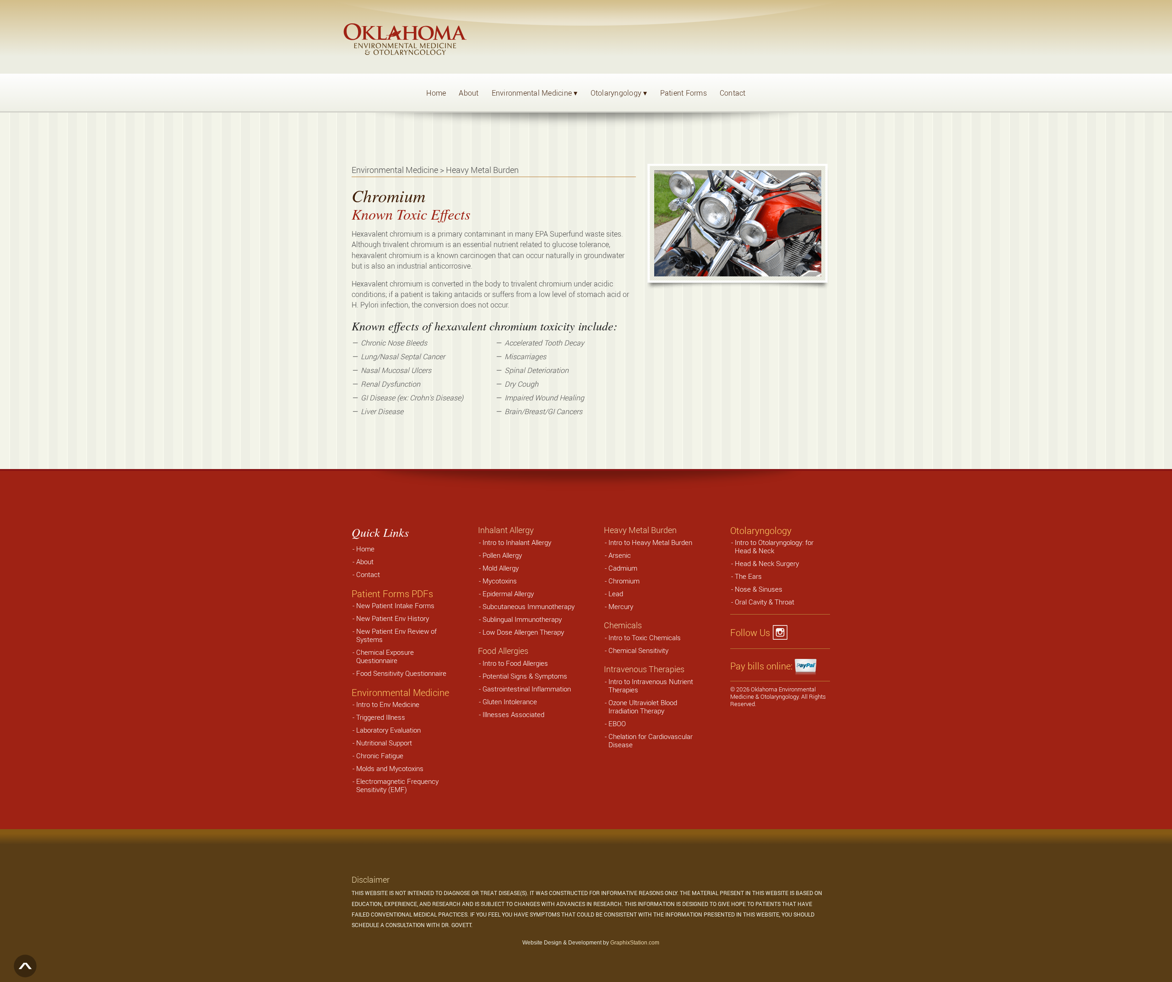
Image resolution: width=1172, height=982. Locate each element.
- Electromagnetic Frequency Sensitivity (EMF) (396, 785)
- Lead (614, 593)
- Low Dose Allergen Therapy (521, 632)
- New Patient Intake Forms (393, 605)
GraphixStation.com (634, 942)
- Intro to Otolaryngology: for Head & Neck (772, 546)
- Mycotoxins (498, 580)
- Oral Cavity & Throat (762, 601)
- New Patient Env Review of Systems (395, 635)
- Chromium (622, 580)
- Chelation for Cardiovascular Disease (649, 740)
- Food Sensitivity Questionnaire (399, 673)
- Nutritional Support (382, 742)
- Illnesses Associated (511, 714)
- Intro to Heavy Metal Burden (648, 542)
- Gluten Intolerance (508, 701)
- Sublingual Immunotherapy (520, 619)
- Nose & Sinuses (756, 589)
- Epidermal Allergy (506, 593)
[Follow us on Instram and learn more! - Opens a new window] (782, 632)
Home (436, 93)
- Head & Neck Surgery (765, 563)
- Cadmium (621, 567)
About (468, 93)
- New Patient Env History (391, 618)
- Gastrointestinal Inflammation (525, 688)
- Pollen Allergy (500, 555)
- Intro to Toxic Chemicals (643, 637)
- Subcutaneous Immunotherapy (527, 606)
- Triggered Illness (379, 717)
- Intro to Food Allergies (513, 663)
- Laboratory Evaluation (387, 729)
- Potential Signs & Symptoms (523, 675)
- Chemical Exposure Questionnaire (383, 656)
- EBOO (615, 723)
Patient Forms (683, 93)
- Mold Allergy (499, 567)
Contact (733, 93)
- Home (363, 548)
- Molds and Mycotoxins (388, 768)
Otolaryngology (619, 93)
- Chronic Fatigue (378, 755)
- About (363, 561)
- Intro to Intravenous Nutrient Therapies (649, 685)
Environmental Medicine (535, 93)
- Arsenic (618, 555)
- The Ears (746, 576)
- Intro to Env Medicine (386, 704)
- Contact (366, 574)
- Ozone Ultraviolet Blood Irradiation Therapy (641, 706)
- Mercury (619, 606)
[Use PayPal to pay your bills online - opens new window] (806, 666)
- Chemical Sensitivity (636, 650)
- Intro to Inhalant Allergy (515, 542)
